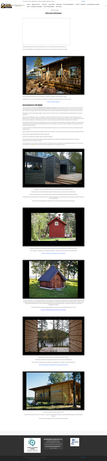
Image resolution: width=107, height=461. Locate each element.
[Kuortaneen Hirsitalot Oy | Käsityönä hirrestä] (6, 5)
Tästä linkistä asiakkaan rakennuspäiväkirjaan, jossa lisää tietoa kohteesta (53, 364)
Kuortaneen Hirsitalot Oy (30, 457)
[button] (51, 91)
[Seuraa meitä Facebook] (83, 1)
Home (49, 10)
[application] (46, 31)
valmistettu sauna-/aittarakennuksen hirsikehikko (55, 253)
